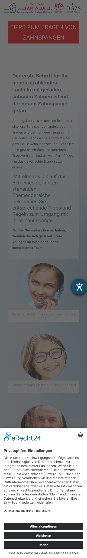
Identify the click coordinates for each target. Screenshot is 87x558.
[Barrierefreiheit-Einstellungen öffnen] (79, 286)
